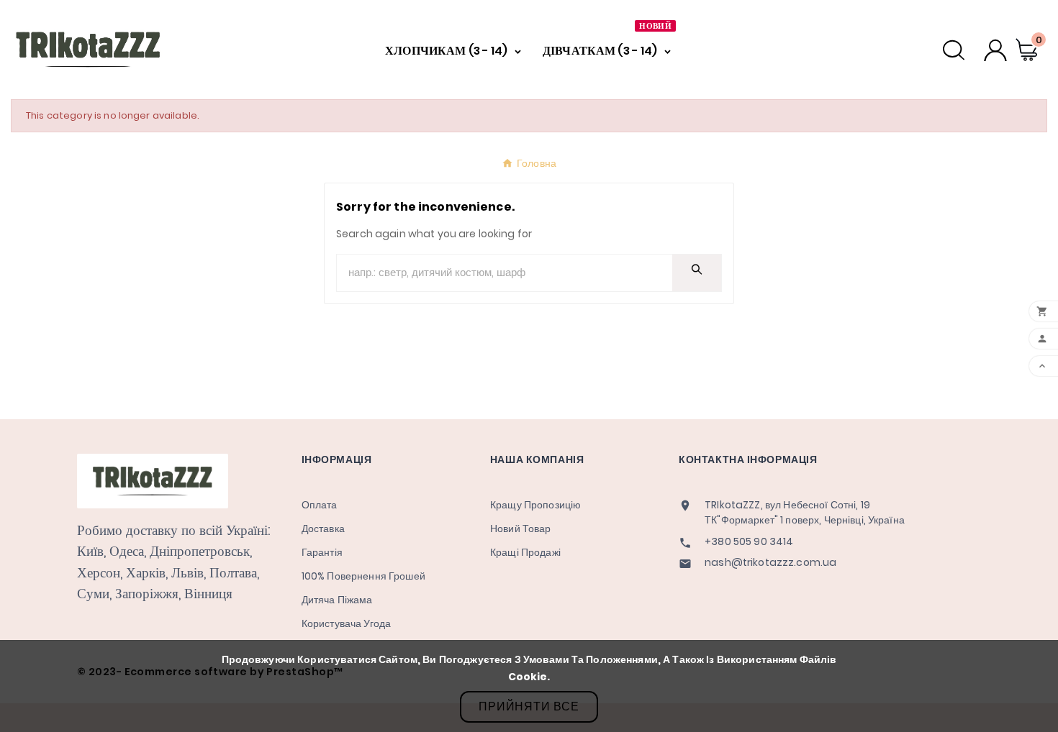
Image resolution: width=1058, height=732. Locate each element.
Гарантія (322, 552)
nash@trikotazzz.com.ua (770, 562)
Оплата (320, 505)
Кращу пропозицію (535, 505)
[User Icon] (995, 50)
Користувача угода (347, 623)
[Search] (696, 269)
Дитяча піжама (337, 600)
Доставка (323, 528)
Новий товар (520, 528)
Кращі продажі (525, 552)
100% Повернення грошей (363, 576)
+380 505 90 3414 (749, 542)
